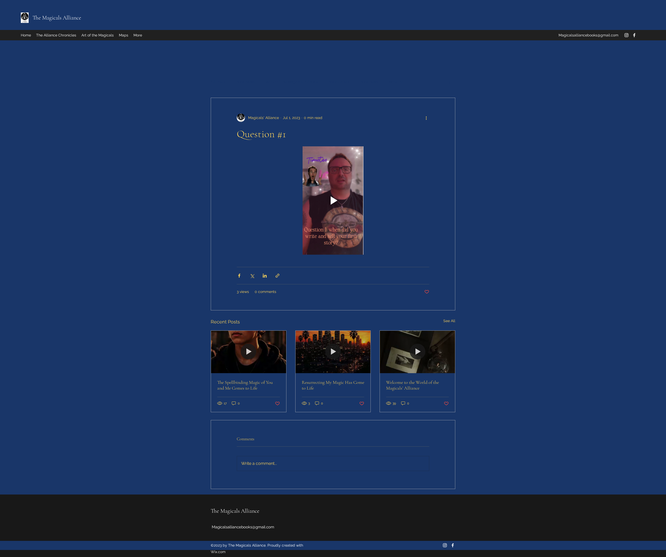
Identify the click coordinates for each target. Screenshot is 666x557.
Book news (369, 82)
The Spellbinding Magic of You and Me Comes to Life (245, 385)
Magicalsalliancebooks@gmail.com (588, 35)
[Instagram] (626, 35)
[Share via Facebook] (239, 275)
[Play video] (333, 200)
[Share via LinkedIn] (264, 275)
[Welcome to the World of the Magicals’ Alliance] (417, 352)
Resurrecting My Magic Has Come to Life (333, 385)
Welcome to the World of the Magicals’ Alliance (412, 385)
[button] (448, 82)
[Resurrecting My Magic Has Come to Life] (333, 352)
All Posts (218, 82)
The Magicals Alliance (57, 17)
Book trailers (339, 82)
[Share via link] (277, 275)
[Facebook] (634, 35)
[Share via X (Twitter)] (251, 275)
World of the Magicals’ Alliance (291, 82)
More (393, 82)
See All (449, 321)
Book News (245, 82)
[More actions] (426, 118)
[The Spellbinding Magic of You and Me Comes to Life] (248, 352)
